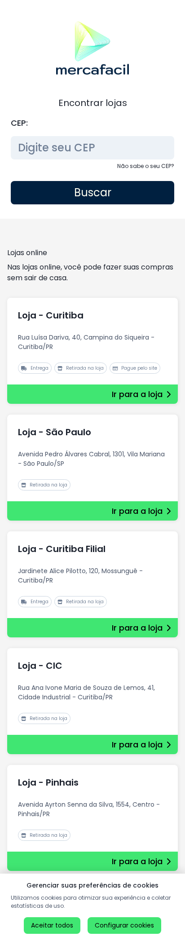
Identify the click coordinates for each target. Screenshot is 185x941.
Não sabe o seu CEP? (145, 166)
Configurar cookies (124, 925)
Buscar (92, 192)
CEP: (19, 122)
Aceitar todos (52, 925)
